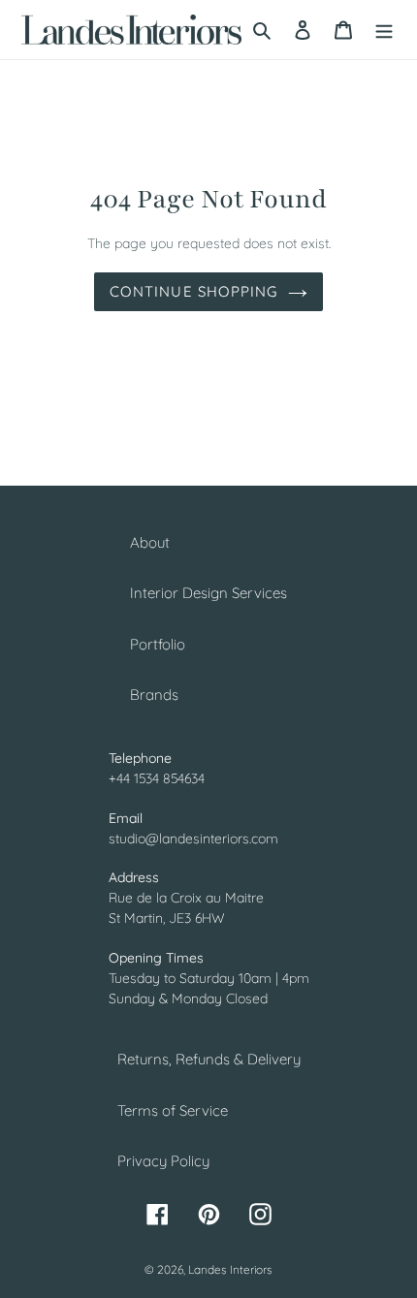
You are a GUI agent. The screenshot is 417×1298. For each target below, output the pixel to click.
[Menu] (384, 29)
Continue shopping (193, 291)
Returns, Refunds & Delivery (209, 1059)
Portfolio (157, 644)
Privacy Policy (163, 1161)
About (150, 542)
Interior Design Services (208, 593)
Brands (154, 694)
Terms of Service (172, 1110)
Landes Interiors (230, 1269)
